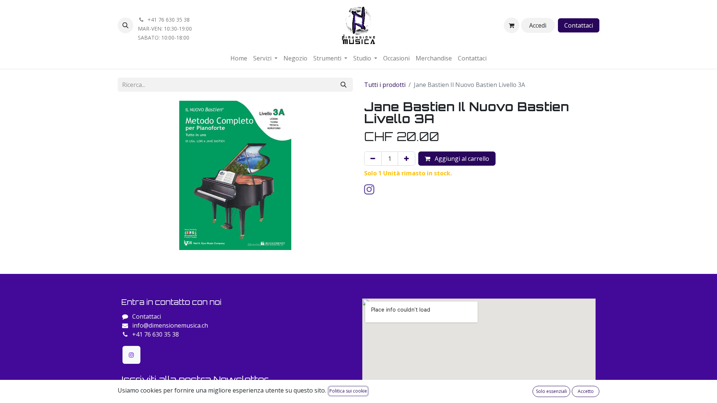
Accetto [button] (586, 391)
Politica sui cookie (348, 391)
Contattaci (578, 25)
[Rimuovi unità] (373, 158)
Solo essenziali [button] (551, 391)
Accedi (537, 25)
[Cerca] (343, 85)
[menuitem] (238, 58)
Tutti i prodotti (385, 85)
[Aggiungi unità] (406, 158)
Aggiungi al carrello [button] (461, 158)
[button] (125, 25)
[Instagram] (131, 355)
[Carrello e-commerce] (511, 25)
